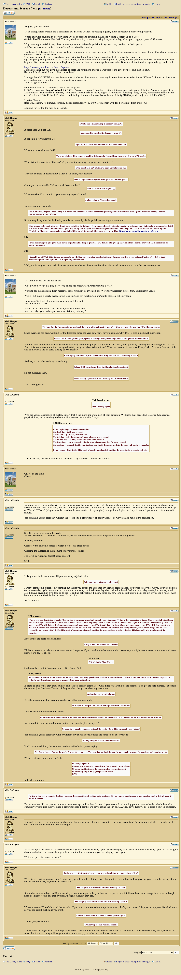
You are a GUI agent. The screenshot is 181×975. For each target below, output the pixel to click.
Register (48, 4)
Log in (157, 4)
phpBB (85, 970)
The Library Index (13, 4)
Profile (109, 4)
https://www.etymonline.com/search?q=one (46, 67)
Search (37, 4)
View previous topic (151, 17)
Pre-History (44, 8)
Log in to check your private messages (133, 4)
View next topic (170, 17)
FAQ (27, 4)
